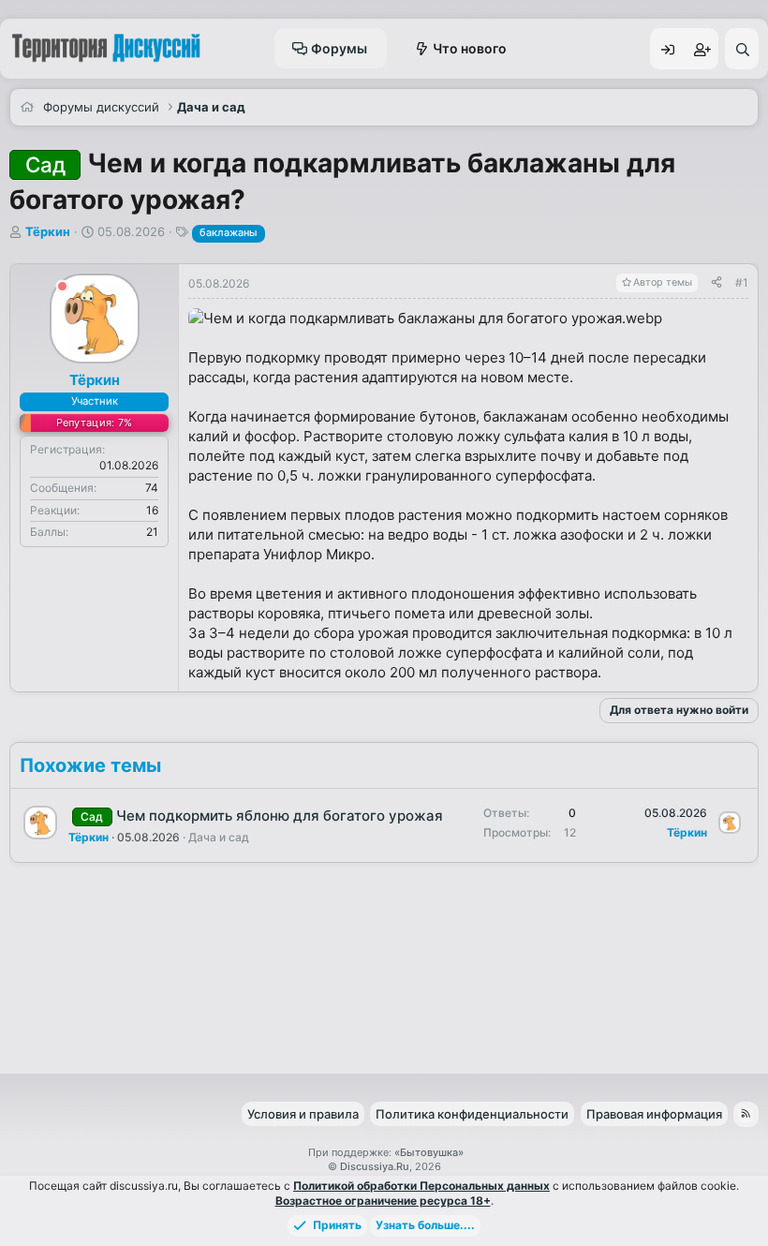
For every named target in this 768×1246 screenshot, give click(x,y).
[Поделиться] (716, 283)
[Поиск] (742, 48)
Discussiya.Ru (374, 1166)
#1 (741, 282)
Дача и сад (218, 837)
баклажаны (228, 232)
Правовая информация (654, 1113)
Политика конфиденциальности (472, 1113)
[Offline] (62, 289)
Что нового (470, 48)
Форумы (339, 48)
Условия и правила (303, 1113)
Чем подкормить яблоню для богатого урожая (279, 815)
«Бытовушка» (429, 1152)
